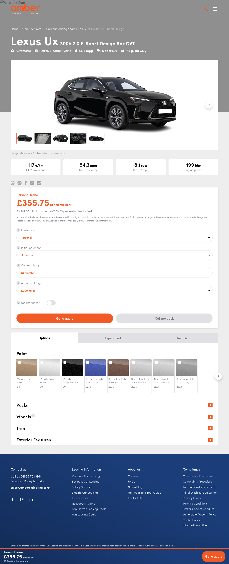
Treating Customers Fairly (199, 487)
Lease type (28, 230)
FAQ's (131, 481)
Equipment (113, 338)
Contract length (31, 265)
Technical (184, 338)
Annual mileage (31, 283)
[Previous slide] (20, 105)
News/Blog (135, 487)
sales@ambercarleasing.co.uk (30, 487)
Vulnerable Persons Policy (199, 514)
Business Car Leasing (85, 481)
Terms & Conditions (195, 503)
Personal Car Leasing (86, 476)
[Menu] (214, 9)
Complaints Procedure (197, 481)
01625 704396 (31, 476)
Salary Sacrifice (82, 487)
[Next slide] (209, 105)
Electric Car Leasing (85, 492)
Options (44, 338)
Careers (133, 476)
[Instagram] (21, 500)
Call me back (164, 318)
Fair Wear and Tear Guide (144, 492)
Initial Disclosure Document (200, 492)
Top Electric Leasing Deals (89, 509)
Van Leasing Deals (84, 514)
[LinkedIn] (31, 500)
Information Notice (195, 525)
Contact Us (135, 498)
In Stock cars (80, 498)
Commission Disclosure (198, 476)
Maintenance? (30, 303)
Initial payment (31, 248)
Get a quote (64, 318)
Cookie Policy (191, 520)
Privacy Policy (192, 498)
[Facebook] (12, 500)
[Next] (218, 376)
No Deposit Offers (83, 503)
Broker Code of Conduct (198, 509)
